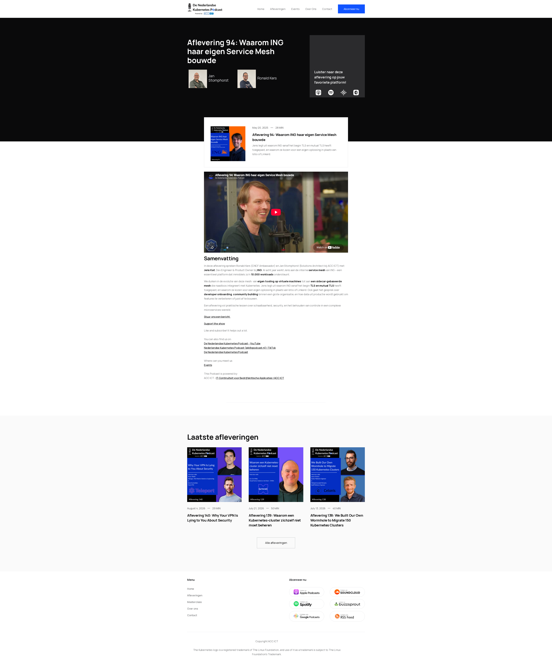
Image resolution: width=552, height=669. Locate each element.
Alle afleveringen (276, 543)
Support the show (214, 323)
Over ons (192, 608)
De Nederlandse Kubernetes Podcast (226, 352)
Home (260, 9)
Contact (327, 9)
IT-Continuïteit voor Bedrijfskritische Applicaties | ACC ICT (250, 378)
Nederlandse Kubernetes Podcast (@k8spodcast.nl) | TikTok (240, 347)
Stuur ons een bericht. (217, 316)
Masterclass (194, 602)
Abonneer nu (351, 9)
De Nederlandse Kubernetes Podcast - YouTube (232, 343)
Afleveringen (277, 9)
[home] (205, 9)
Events (295, 9)
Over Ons (311, 9)
